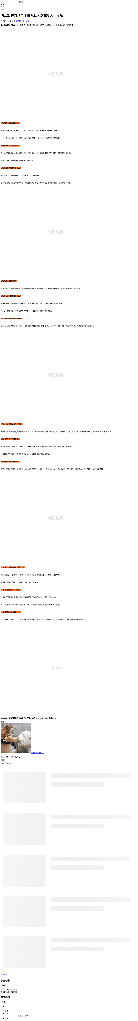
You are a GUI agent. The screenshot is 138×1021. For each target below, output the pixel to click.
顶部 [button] (6, 1018)
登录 (2, 9)
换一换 (4, 985)
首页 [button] (6, 1008)
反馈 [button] (6, 1011)
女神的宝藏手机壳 (22, 21)
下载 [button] (16, 1015)
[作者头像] (16, 753)
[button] (69, 4)
